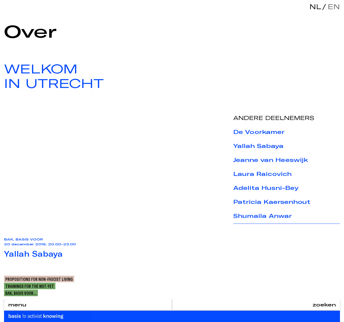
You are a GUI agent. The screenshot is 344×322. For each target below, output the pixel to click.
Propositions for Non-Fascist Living (39, 279)
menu (17, 304)
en (332, 6)
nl (315, 6)
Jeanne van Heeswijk (270, 160)
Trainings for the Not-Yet (29, 286)
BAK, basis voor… (21, 293)
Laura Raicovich (262, 174)
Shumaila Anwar (262, 216)
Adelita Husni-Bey (266, 188)
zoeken (324, 304)
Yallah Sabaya (258, 146)
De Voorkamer (259, 132)
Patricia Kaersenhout (271, 202)
